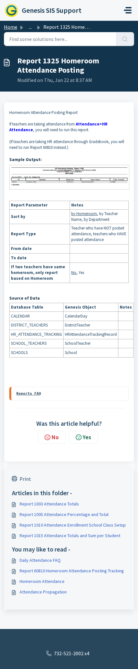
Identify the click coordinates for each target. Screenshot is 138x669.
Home (10, 27)
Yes (87, 437)
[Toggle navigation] (127, 10)
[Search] (125, 39)
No (55, 437)
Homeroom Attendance (42, 581)
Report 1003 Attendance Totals (49, 504)
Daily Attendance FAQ (40, 560)
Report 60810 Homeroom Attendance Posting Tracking (72, 571)
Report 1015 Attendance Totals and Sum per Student (70, 535)
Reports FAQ (28, 393)
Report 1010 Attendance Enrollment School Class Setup (73, 525)
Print (25, 479)
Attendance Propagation (43, 592)
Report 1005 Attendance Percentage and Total (64, 514)
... (30, 27)
